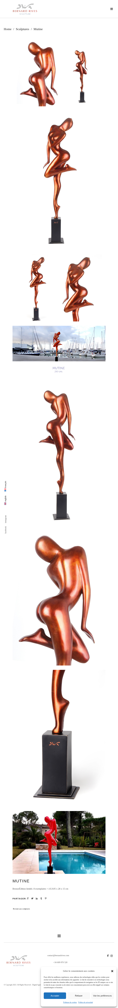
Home (8, 29)
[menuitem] (5, 500)
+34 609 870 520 (60, 962)
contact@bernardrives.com (58, 955)
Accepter (55, 995)
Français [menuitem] (5, 484)
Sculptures (22, 29)
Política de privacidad (85, 1002)
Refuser (78, 995)
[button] (112, 971)
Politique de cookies (70, 1002)
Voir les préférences (102, 995)
